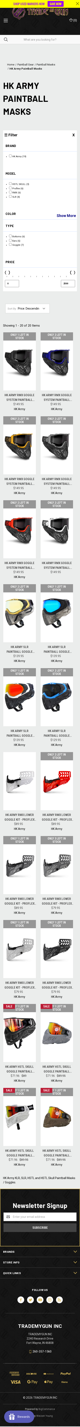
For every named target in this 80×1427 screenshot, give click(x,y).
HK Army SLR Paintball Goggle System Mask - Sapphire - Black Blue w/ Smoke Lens (57, 733)
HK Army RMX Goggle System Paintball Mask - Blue (57, 397)
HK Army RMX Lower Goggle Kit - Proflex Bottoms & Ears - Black (57, 985)
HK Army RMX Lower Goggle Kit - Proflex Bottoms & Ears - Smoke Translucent (19, 901)
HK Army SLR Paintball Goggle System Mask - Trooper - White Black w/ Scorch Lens (19, 733)
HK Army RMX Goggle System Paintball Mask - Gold (19, 481)
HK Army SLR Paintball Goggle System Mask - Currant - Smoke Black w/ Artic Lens (56, 649)
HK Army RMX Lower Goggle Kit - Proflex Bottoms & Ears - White (19, 985)
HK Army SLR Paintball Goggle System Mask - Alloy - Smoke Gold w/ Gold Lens (19, 649)
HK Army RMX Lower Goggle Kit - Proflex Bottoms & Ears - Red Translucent (56, 817)
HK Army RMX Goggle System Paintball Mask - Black (19, 397)
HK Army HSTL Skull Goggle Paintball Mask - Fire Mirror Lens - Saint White (19, 1153)
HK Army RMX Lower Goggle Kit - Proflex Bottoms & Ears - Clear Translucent (19, 817)
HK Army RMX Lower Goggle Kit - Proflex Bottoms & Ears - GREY (56, 901)
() (75, 20)
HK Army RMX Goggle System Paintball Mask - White (57, 565)
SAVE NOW (56, 4)
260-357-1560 (42, 1351)
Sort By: (12, 308)
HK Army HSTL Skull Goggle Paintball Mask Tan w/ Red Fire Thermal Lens (57, 1153)
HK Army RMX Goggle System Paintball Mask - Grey (57, 481)
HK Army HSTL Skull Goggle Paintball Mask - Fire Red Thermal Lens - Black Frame (19, 1069)
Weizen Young (44, 1415)
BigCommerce (47, 1409)
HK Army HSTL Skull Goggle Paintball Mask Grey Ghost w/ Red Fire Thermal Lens (56, 1069)
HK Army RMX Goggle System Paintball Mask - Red (19, 565)
